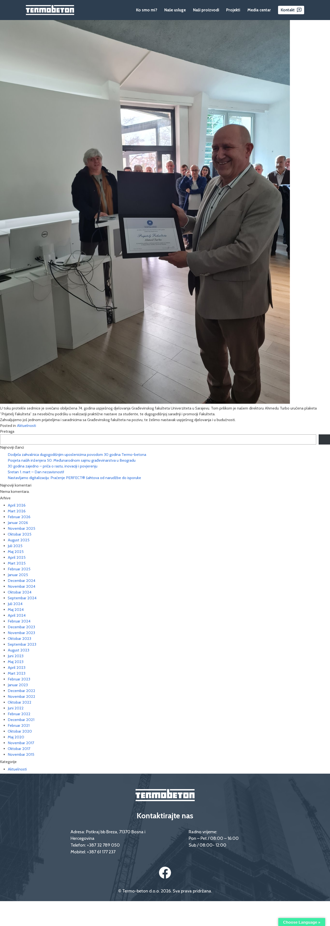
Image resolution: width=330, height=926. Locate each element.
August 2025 (18, 540)
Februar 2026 (19, 517)
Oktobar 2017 (19, 748)
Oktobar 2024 (19, 592)
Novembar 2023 (21, 632)
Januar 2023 (18, 685)
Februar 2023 (19, 679)
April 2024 (17, 615)
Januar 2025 (18, 575)
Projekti (233, 9)
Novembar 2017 (21, 743)
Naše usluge (175, 9)
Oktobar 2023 (19, 638)
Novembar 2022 (21, 696)
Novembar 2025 (21, 528)
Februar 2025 (19, 569)
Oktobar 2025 (19, 534)
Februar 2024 (19, 621)
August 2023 (18, 650)
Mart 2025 (17, 563)
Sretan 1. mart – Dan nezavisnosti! (36, 472)
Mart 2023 (16, 673)
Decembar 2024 (21, 580)
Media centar (259, 9)
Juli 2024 (15, 603)
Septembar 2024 (22, 598)
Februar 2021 (18, 725)
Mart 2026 (17, 511)
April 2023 (16, 667)
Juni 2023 (15, 656)
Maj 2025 (16, 551)
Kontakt (288, 9)
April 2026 (17, 505)
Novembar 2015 (21, 754)
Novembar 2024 (21, 586)
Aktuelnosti (26, 425)
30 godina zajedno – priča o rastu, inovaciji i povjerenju (52, 466)
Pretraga (7, 431)
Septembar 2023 (22, 644)
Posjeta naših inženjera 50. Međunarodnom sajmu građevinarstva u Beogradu (72, 460)
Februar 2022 (19, 714)
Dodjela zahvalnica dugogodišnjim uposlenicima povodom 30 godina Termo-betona (77, 454)
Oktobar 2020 (20, 731)
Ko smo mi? (146, 9)
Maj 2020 (16, 737)
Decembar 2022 (21, 690)
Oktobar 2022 (19, 702)
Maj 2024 (16, 609)
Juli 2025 (15, 546)
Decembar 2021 (21, 719)
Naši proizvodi (206, 9)
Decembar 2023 (21, 627)
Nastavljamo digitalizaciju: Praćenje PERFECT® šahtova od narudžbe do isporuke (74, 477)
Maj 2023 (15, 661)
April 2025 (17, 557)
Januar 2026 (18, 522)
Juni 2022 (16, 708)
